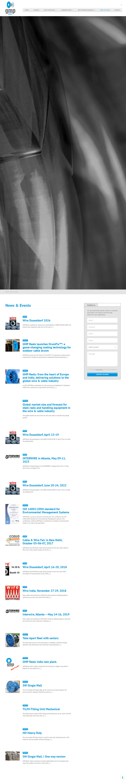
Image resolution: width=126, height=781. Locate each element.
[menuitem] (27, 10)
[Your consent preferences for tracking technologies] (122, 777)
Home (27, 10)
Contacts (117, 10)
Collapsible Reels (66, 10)
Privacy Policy (99, 369)
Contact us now (102, 374)
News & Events (105, 10)
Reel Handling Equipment (86, 10)
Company (36, 10)
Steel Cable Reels (49, 10)
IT (121, 5)
